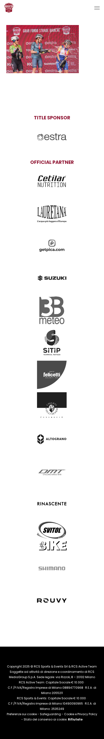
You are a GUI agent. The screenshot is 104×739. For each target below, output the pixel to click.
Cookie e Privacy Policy (80, 714)
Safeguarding (50, 714)
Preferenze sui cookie (22, 714)
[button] (97, 7)
